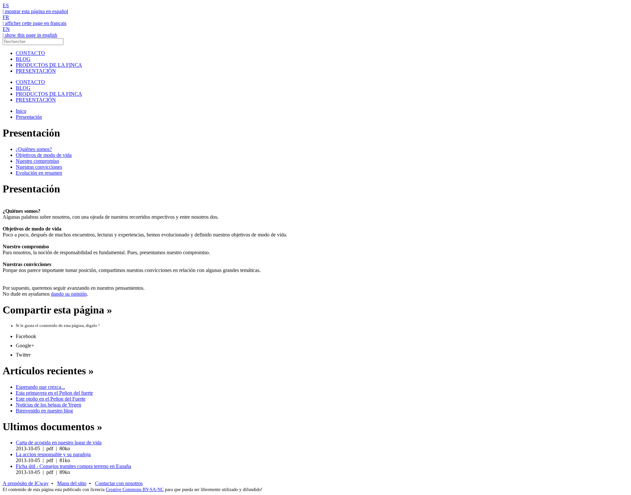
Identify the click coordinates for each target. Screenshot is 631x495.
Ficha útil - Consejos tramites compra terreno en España (73, 466)
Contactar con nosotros (119, 483)
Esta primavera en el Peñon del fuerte (54, 393)
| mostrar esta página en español (35, 11)
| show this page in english (30, 35)
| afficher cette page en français (34, 23)
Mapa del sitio (71, 483)
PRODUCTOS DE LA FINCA (49, 65)
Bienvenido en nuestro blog (44, 410)
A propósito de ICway (26, 483)
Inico (21, 111)
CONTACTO (30, 53)
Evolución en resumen (39, 173)
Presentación (29, 117)
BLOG (23, 59)
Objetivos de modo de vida (44, 155)
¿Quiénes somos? (34, 149)
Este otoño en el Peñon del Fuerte (50, 399)
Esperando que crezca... (40, 387)
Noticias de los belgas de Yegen (48, 405)
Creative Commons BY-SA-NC (135, 489)
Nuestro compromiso (37, 161)
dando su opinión (69, 294)
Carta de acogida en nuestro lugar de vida (59, 442)
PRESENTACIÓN (36, 71)
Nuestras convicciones (39, 167)
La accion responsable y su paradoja (53, 454)
